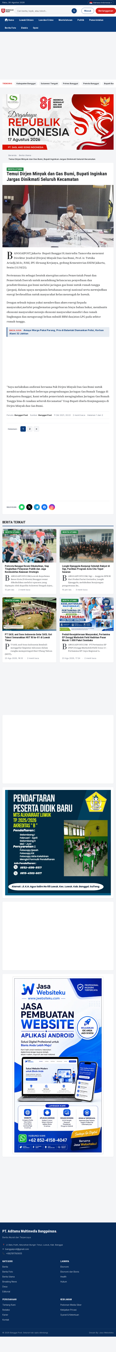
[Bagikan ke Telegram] (37, 507)
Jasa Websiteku (106, 1333)
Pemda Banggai (91, 83)
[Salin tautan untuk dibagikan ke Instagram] (52, 507)
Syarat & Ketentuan (69, 1315)
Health (63, 1276)
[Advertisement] (58, 56)
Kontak (5, 1320)
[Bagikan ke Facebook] (44, 507)
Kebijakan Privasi (68, 1310)
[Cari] (74, 10)
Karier (5, 1315)
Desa (4, 1286)
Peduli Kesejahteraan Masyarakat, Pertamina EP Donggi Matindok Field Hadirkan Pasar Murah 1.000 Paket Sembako (86, 637)
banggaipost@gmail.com (17, 1249)
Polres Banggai (70, 83)
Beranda (12, 155)
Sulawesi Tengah (49, 83)
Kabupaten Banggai (26, 83)
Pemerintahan (96, 20)
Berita (5, 1267)
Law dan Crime (46, 20)
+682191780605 (14, 1253)
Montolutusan (65, 20)
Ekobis (24, 28)
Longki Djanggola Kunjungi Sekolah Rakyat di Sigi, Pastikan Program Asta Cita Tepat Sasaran (86, 568)
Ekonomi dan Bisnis (69, 1272)
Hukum (63, 1281)
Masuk (87, 11)
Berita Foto (10, 28)
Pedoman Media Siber (71, 1305)
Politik (80, 20)
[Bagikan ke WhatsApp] (22, 507)
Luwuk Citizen (26, 20)
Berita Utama (25, 155)
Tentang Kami (9, 1305)
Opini (35, 28)
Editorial (6, 1291)
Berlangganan (105, 11)
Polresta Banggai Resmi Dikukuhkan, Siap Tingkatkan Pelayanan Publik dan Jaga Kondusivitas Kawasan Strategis (27, 568)
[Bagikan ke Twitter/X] (29, 507)
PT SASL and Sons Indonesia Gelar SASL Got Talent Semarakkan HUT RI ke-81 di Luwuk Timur (28, 637)
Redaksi (6, 1310)
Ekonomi (64, 1267)
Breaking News (9, 1281)
